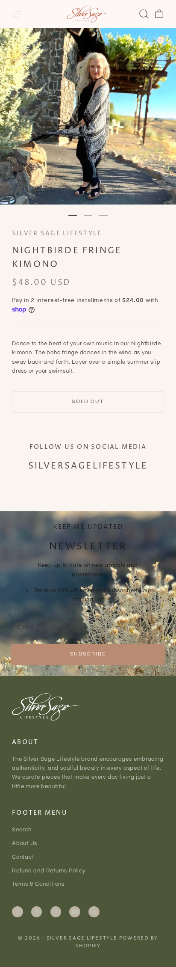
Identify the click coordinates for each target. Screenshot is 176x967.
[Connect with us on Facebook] (36, 911)
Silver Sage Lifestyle (57, 233)
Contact (23, 857)
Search (22, 830)
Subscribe (88, 654)
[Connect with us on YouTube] (74, 911)
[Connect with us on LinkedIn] (94, 911)
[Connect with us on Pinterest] (55, 911)
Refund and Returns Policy (48, 871)
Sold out (88, 401)
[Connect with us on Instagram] (17, 911)
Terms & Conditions (38, 884)
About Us (24, 843)
